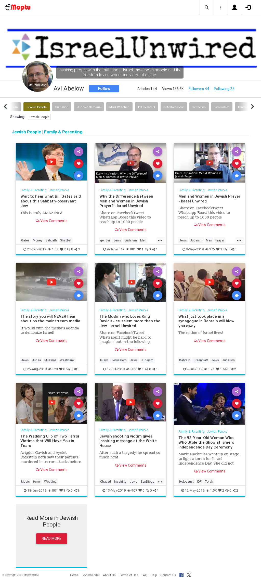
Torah (209, 481)
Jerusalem (221, 107)
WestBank (67, 360)
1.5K (55, 249)
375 (212, 249)
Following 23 (224, 88)
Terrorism (199, 107)
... (160, 240)
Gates (25, 240)
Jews (117, 240)
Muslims (50, 360)
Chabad (105, 481)
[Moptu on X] (189, 574)
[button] (207, 7)
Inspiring (120, 481)
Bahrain (184, 360)
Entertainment (174, 107)
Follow (104, 88)
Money (37, 240)
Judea (36, 360)
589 (133, 369)
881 (133, 249)
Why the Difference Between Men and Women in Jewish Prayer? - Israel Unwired (126, 201)
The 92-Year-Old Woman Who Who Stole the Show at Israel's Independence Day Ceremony (206, 442)
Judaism (130, 240)
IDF (199, 481)
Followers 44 (199, 88)
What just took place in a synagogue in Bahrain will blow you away (206, 321)
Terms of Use (128, 575)
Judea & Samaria (89, 107)
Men (143, 240)
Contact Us (168, 575)
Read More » (51, 163)
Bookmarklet (91, 575)
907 (134, 490)
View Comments (53, 221)
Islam (104, 360)
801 (55, 490)
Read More (51, 538)
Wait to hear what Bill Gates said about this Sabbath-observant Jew (50, 201)
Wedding (50, 481)
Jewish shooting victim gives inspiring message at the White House (128, 441)
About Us (109, 575)
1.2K (211, 369)
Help (154, 575)
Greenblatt (200, 360)
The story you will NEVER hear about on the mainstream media (50, 318)
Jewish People (37, 107)
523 (55, 369)
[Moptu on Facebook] (181, 574)
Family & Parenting (33, 190)
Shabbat (65, 240)
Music (25, 481)
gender (105, 240)
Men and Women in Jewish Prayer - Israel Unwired (209, 198)
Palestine (61, 107)
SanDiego (147, 481)
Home (74, 575)
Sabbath (51, 240)
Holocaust (186, 481)
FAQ (144, 575)
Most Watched (119, 107)
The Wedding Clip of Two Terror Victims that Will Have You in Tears (50, 441)
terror (37, 481)
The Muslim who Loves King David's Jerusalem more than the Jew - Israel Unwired (129, 321)
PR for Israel (146, 107)
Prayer (219, 240)
